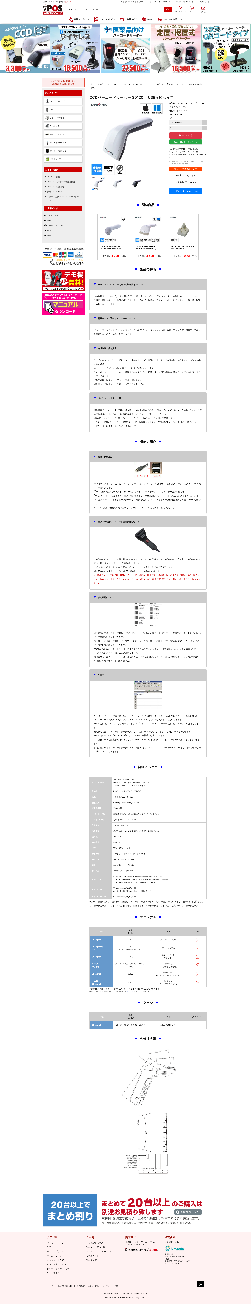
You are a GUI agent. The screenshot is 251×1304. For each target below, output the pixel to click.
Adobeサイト (130, 991)
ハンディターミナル (56, 1264)
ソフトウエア (53, 1273)
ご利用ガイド (92, 1255)
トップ (50, 1286)
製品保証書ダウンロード (184, 2)
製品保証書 (91, 1260)
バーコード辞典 (53, 177)
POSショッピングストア (102, 84)
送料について (52, 220)
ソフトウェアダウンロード (163, 2)
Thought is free (140, 1298)
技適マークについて (55, 192)
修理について (52, 230)
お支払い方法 (52, 215)
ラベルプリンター (55, 1255)
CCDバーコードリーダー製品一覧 (150, 84)
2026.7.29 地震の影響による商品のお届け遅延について (63, 82)
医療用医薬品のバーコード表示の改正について (63, 198)
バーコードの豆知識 (55, 187)
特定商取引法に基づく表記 (88, 1286)
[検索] (167, 9)
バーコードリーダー (124, 84)
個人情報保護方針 (64, 1286)
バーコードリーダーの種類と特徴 (61, 182)
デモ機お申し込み (203, 2)
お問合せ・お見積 (110, 1286)
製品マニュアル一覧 (144, 2)
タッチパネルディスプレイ (59, 1268)
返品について (52, 235)
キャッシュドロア (55, 1260)
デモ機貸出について (55, 225)
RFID (49, 1247)
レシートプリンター (56, 1251)
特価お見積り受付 (127, 2)
